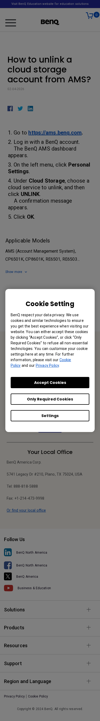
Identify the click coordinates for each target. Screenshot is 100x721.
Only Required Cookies (50, 399)
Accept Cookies (50, 382)
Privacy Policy (47, 365)
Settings (50, 415)
